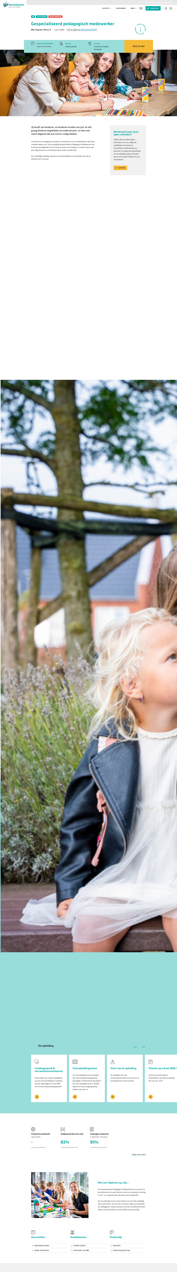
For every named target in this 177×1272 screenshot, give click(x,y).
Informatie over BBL (81, 1250)
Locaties (105, 8)
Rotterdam (98, 49)
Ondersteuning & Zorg (121, 1250)
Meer (132, 8)
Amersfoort (98, 46)
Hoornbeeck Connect (165, 2)
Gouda (105, 46)
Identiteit (116, 1245)
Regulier (39, 30)
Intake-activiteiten (41, 1250)
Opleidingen (121, 8)
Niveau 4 (47, 30)
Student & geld (79, 1245)
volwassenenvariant (88, 30)
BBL (33, 30)
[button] (136, 1047)
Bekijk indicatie (70, 46)
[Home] (33, 16)
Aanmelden (154, 8)
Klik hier (121, 168)
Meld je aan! (139, 46)
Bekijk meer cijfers (139, 1154)
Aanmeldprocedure (41, 1245)
